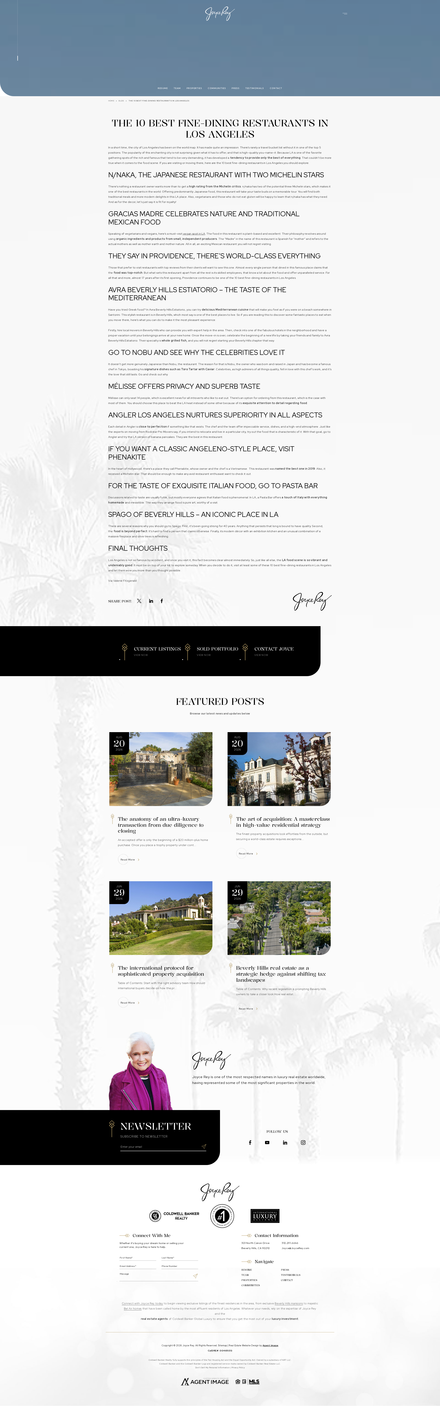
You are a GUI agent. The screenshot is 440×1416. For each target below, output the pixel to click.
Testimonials (254, 88)
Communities (217, 88)
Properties (194, 88)
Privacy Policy (238, 1367)
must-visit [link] (175, 234)
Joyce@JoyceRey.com (295, 1248)
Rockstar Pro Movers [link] (159, 432)
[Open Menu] (345, 13)
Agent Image (270, 1345)
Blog (121, 101)
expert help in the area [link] (209, 330)
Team (177, 88)
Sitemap (222, 1345)
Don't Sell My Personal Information (212, 1367)
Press (235, 88)
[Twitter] (139, 601)
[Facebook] (162, 601)
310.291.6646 (290, 1243)
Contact (276, 88)
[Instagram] (303, 1143)
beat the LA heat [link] (181, 403)
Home (111, 101)
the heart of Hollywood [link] (126, 469)
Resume (163, 88)
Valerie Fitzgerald (125, 581)
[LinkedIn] (151, 601)
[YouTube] (267, 1143)
